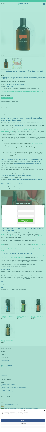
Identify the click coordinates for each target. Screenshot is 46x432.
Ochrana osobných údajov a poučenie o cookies (22, 429)
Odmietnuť (23, 423)
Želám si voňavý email (25, 221)
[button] (44, 410)
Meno (18, 214)
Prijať (23, 420)
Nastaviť (23, 426)
